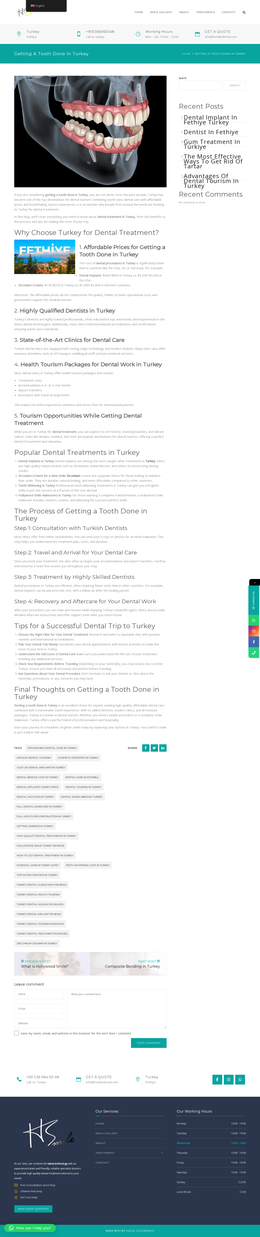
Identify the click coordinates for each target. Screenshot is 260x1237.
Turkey (150, 461)
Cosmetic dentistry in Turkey (78, 757)
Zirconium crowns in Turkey (37, 943)
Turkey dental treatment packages (42, 933)
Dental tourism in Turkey (83, 786)
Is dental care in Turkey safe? (38, 865)
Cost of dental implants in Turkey (41, 767)
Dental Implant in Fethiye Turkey (210, 119)
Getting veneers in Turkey (35, 826)
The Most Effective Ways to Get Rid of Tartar (213, 161)
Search (182, 78)
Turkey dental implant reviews (39, 914)
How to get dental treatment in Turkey (45, 855)
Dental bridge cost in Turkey (37, 777)
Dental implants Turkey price (38, 786)
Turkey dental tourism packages (40, 923)
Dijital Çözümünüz (140, 1231)
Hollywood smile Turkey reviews (40, 845)
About (184, 12)
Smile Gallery (161, 12)
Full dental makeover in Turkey (39, 806)
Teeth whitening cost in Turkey (88, 865)
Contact (229, 12)
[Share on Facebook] (146, 748)
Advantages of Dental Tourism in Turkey (211, 181)
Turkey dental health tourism (38, 894)
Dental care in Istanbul (82, 777)
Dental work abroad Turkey (82, 796)
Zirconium (73, 476)
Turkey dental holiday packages (40, 904)
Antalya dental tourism (34, 757)
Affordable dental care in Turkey (52, 747)
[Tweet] (154, 748)
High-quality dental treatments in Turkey (46, 835)
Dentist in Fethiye (211, 132)
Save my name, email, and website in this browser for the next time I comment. (76, 1033)
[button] (30, 1228)
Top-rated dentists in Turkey (37, 874)
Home (138, 12)
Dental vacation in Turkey (35, 796)
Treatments (205, 12)
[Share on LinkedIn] (163, 748)
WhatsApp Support (33, 1208)
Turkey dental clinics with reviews (41, 884)
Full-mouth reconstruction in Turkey (44, 816)
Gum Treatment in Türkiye (212, 144)
